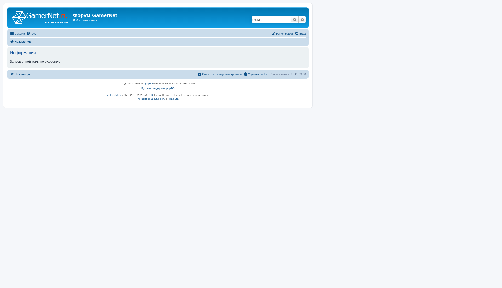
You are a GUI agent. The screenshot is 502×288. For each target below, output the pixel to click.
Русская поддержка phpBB (158, 88)
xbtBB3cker (114, 95)
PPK (150, 95)
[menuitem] (31, 34)
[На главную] (41, 17)
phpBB (149, 83)
